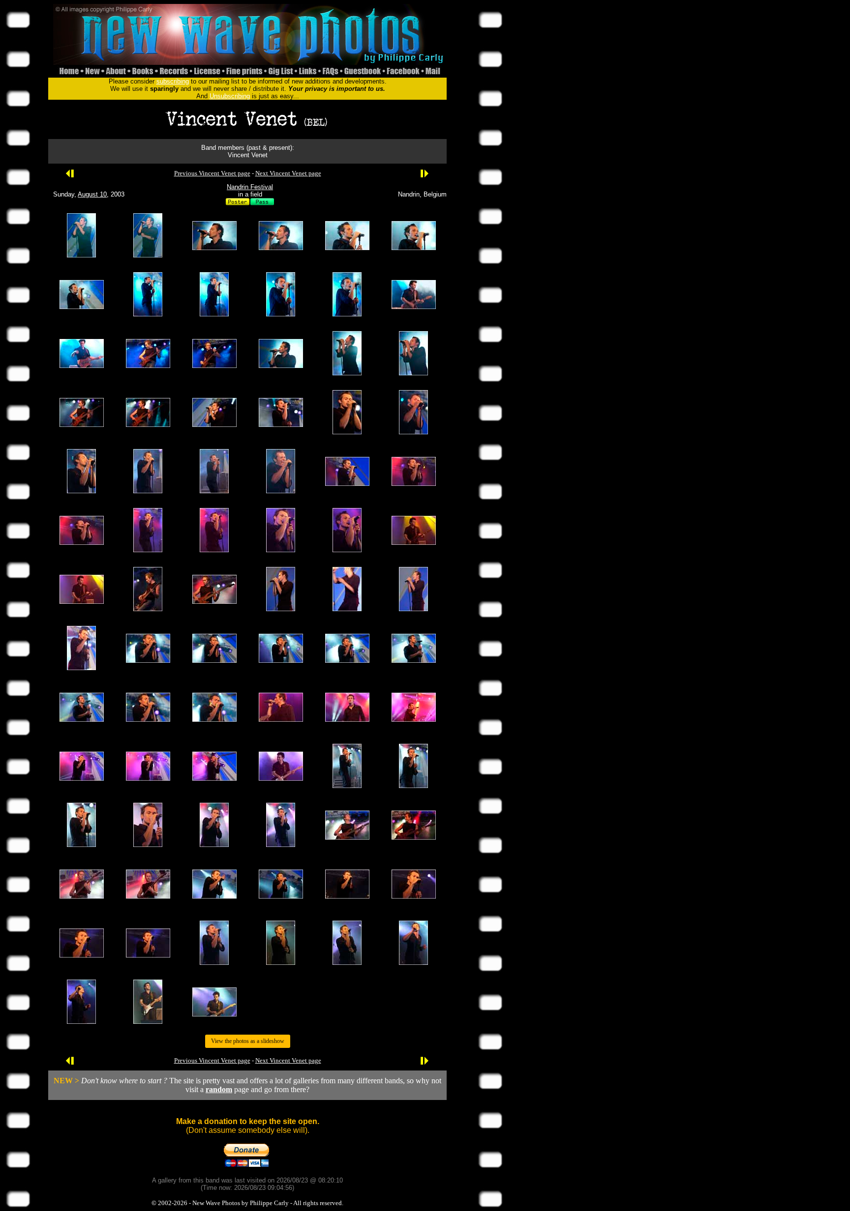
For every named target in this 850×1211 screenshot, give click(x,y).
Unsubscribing (230, 96)
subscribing (172, 81)
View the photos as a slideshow (247, 1041)
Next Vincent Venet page (288, 173)
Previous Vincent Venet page (212, 173)
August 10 (92, 194)
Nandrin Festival (250, 187)
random (219, 1089)
